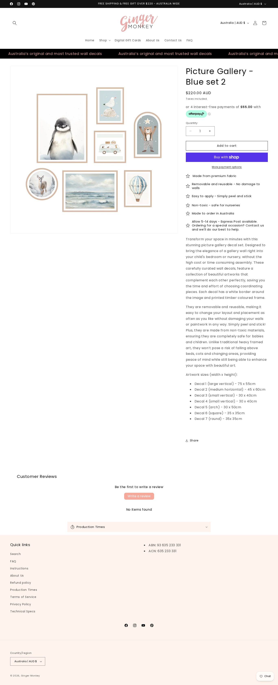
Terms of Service (23, 597)
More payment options (227, 167)
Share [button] (194, 440)
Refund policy (20, 583)
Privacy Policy (20, 604)
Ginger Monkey (30, 675)
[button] (14, 23)
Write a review (139, 496)
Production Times (23, 590)
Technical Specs (22, 611)
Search (15, 554)
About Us (17, 576)
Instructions (19, 568)
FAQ (13, 561)
